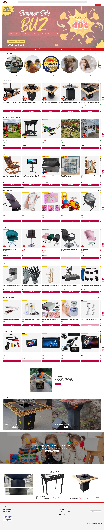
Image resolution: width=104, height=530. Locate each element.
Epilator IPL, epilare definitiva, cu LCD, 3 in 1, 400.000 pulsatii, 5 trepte (31, 319)
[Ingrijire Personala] (88, 64)
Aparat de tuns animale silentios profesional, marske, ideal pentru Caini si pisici (90, 286)
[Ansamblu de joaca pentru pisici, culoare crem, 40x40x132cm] (51, 275)
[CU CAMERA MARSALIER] (81, 355)
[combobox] (52, 2)
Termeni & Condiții (5, 507)
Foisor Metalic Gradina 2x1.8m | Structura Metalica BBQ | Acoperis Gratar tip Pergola (31, 139)
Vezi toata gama (96, 53)
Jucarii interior (48, 451)
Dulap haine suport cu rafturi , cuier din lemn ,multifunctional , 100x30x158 (89, 176)
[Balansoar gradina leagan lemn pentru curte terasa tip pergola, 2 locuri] (90, 128)
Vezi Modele (66, 426)
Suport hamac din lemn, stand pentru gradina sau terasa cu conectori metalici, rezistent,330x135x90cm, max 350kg (50, 139)
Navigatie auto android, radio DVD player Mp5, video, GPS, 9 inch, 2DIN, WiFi (90, 353)
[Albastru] (43, 215)
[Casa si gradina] (14, 64)
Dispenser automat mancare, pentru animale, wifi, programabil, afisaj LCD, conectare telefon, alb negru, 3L (11, 286)
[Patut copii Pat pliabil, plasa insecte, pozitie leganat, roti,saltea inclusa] (90, 201)
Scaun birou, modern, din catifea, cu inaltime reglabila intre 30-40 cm (51, 249)
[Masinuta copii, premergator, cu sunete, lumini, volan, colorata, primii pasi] (70, 201)
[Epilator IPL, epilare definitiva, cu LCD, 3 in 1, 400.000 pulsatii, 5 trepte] (31, 309)
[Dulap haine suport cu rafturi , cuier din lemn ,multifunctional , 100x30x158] (90, 165)
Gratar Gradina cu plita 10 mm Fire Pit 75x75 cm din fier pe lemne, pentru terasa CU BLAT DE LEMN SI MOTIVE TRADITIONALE (90, 102)
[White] (100, 252)
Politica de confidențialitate (7, 509)
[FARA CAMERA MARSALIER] (82, 355)
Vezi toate (99, 80)
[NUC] (85, 105)
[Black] (22, 252)
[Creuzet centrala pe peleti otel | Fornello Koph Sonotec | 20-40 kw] (51, 165)
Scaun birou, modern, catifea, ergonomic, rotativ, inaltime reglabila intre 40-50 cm (89, 249)
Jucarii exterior (55, 451)
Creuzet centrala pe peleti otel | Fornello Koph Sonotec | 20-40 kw (51, 175)
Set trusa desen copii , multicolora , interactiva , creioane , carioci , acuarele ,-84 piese (51, 212)
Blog (3, 514)
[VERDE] (3, 252)
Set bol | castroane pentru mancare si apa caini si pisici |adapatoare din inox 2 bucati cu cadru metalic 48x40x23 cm (69, 286)
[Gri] (81, 215)
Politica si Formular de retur (7, 511)
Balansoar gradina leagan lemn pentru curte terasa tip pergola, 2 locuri (90, 139)
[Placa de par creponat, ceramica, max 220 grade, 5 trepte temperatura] (12, 309)
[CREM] (82, 252)
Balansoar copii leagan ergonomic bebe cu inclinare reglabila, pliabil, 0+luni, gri (11, 212)
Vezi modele (14, 426)
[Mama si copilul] (32, 64)
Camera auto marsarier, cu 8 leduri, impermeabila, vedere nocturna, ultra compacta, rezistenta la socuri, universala (11, 353)
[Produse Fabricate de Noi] (51, 64)
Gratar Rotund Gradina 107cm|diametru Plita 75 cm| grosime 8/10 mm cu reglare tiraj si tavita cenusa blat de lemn (70, 102)
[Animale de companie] (69, 64)
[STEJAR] (84, 105)
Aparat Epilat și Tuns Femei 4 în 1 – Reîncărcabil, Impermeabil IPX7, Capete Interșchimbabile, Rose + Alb (90, 319)
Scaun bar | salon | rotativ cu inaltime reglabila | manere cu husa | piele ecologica (31, 249)
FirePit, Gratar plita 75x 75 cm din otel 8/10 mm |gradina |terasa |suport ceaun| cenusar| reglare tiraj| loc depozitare (51, 102)
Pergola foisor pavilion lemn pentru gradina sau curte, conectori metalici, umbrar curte (70, 139)
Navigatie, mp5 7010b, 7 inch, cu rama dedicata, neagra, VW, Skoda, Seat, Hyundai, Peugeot (30, 353)
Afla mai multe (58, 384)
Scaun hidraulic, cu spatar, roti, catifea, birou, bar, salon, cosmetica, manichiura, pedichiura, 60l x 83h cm (10, 249)
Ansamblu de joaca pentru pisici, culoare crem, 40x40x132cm (50, 285)
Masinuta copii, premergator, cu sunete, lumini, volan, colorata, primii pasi (70, 212)
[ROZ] (5, 252)
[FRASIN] (82, 105)
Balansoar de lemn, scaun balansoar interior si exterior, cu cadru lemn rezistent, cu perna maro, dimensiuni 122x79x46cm (12, 176)
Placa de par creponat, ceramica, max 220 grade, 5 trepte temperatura (11, 319)
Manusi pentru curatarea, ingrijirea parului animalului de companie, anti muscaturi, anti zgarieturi (30, 286)
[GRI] (4, 252)
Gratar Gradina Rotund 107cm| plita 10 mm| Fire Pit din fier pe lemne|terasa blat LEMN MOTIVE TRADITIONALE (30, 102)
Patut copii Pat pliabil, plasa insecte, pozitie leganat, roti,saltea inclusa (90, 212)
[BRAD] (81, 105)
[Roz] (42, 215)
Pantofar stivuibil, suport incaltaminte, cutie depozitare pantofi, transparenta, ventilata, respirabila (70, 176)
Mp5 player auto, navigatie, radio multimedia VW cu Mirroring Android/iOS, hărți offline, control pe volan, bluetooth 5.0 (50, 353)
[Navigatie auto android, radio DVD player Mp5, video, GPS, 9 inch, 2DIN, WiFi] (90, 342)
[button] (101, 2)
